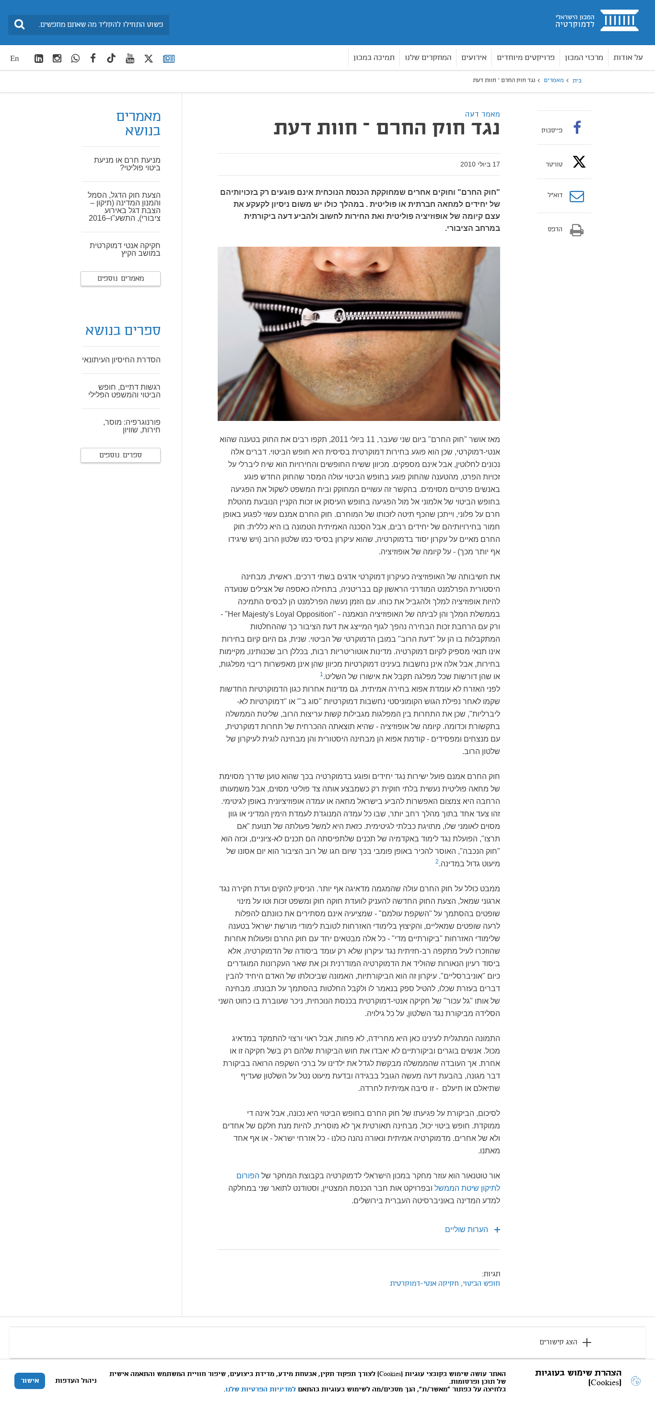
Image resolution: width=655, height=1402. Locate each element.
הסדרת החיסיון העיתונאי (121, 360)
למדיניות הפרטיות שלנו (260, 1389)
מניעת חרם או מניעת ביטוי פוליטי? (127, 164)
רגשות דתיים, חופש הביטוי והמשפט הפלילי (124, 391)
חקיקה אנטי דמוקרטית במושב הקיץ (125, 249)
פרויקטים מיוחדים (526, 58)
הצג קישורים (558, 1342)
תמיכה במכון (374, 58)
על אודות (628, 58)
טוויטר (554, 164)
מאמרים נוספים (120, 279)
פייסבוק (551, 130)
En (14, 58)
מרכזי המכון (584, 58)
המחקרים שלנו (428, 58)
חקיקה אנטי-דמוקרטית (424, 1284)
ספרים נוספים (120, 455)
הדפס (555, 230)
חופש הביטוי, (479, 1284)
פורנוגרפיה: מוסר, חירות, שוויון (132, 426)
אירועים (474, 58)
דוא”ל (555, 195)
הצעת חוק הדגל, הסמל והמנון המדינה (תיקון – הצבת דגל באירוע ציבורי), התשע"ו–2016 (124, 206)
